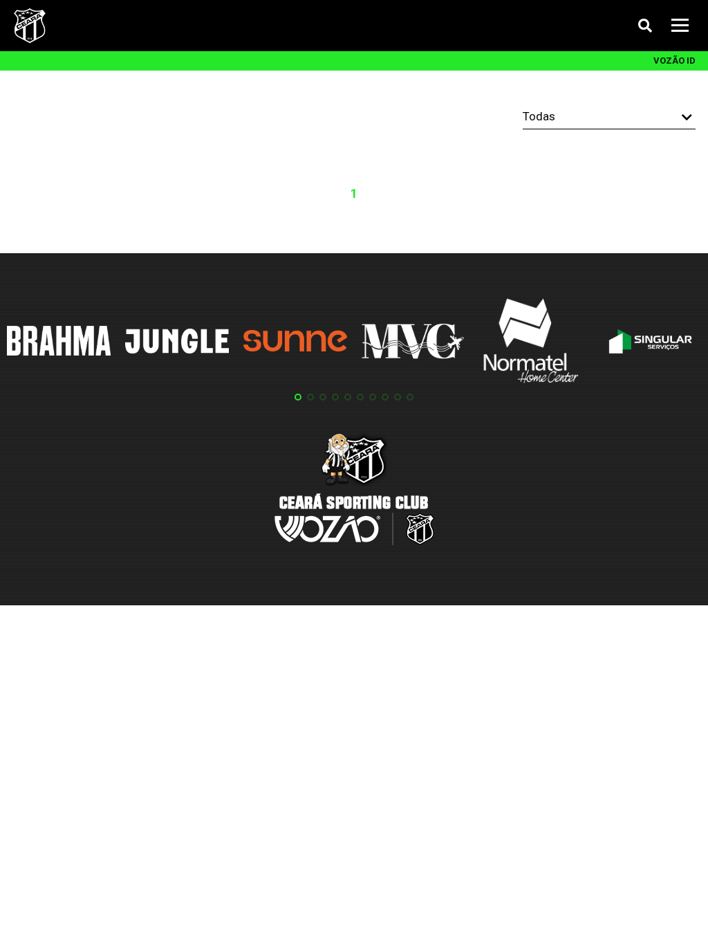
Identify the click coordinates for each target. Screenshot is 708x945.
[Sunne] (295, 343)
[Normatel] (531, 343)
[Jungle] (177, 343)
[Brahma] (59, 343)
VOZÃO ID (674, 60)
